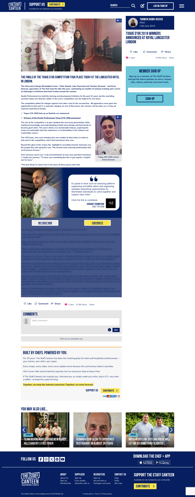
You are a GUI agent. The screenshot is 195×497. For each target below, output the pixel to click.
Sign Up (63, 480)
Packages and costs (102, 483)
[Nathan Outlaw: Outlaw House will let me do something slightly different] (150, 429)
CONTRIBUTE (54, 4)
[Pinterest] (57, 459)
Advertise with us (82, 483)
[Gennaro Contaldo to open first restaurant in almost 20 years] (97, 429)
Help (116, 478)
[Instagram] (46, 459)
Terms (97, 494)
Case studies (80, 480)
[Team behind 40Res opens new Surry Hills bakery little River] (45, 429)
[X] (51, 459)
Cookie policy (88, 494)
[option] (45, 429)
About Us (64, 478)
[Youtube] (62, 459)
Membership (65, 483)
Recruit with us (100, 480)
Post (116, 330)
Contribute (97, 223)
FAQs (116, 480)
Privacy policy (106, 494)
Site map (118, 483)
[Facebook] (40, 459)
